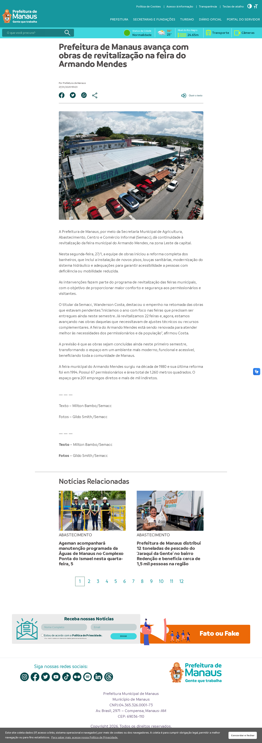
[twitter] (45, 676)
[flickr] (77, 676)
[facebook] (35, 676)
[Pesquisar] (67, 33)
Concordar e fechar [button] (243, 735)
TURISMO (187, 19)
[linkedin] (98, 676)
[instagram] (24, 676)
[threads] (108, 676)
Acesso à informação (179, 6)
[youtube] (56, 676)
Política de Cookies (148, 6)
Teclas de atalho (233, 6)
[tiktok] (66, 676)
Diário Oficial (210, 19)
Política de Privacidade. (87, 635)
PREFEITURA (119, 19)
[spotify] (87, 676)
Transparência (208, 6)
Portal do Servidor (243, 19)
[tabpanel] (92, 528)
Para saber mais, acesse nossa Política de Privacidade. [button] (84, 737)
